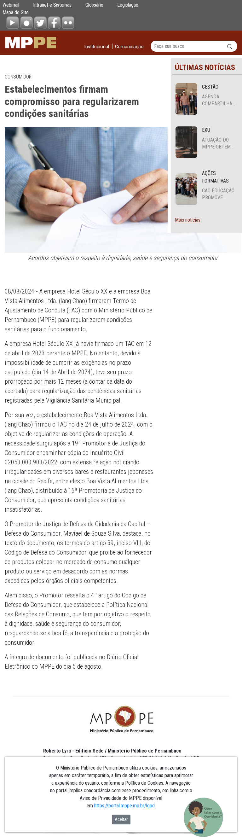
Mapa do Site (16, 12)
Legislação (127, 5)
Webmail (11, 5)
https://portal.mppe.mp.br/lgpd (124, 806)
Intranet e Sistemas (52, 5)
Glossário (94, 5)
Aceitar (121, 819)
